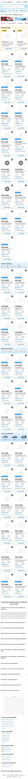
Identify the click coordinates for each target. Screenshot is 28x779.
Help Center (10, 775)
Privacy (22, 775)
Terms (16, 775)
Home (4, 775)
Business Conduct (12, 776)
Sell (20, 776)
